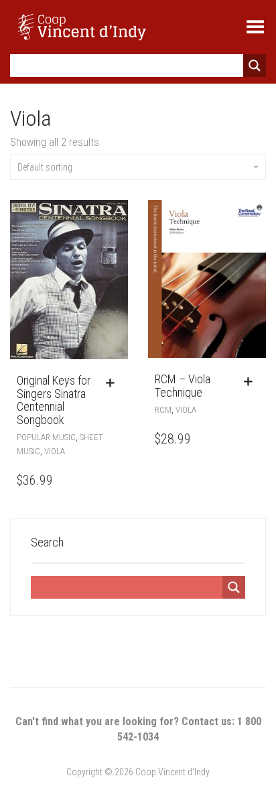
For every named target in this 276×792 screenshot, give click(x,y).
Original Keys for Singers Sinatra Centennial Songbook (53, 400)
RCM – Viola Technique (182, 385)
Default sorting (44, 167)
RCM (163, 410)
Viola (54, 451)
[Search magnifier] (254, 65)
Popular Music (46, 437)
